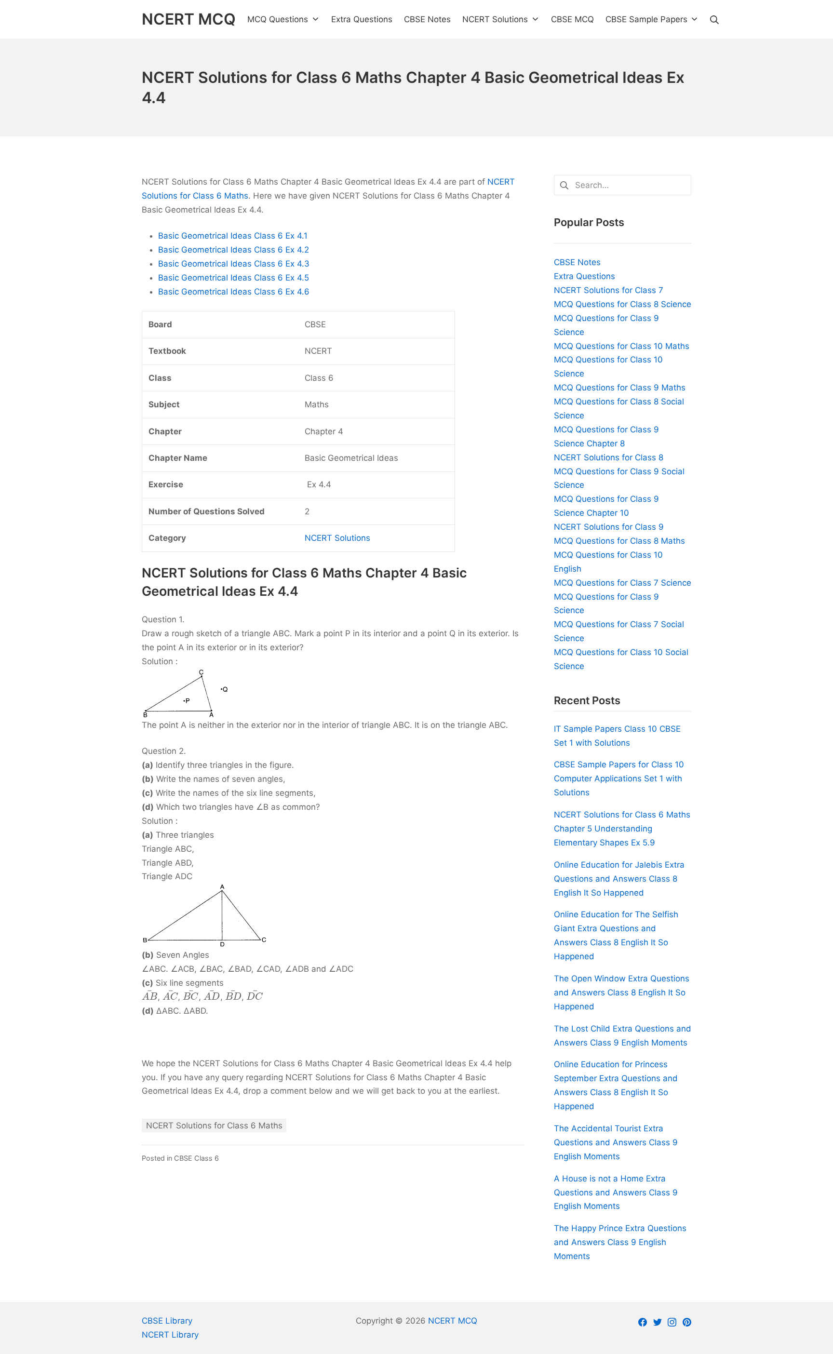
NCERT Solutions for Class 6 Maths (214, 1125)
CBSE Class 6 (196, 1158)
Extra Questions (584, 276)
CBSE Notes (577, 262)
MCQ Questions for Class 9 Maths (619, 387)
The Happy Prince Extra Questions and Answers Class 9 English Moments (620, 1242)
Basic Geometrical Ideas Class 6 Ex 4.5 (233, 277)
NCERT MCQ (452, 1321)
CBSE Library (167, 1321)
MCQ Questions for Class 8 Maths (619, 541)
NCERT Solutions (337, 538)
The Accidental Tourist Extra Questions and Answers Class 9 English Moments (616, 1142)
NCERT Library (170, 1335)
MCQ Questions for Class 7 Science (622, 583)
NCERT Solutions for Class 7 (608, 290)
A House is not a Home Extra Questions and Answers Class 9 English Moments (616, 1192)
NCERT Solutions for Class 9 (609, 527)
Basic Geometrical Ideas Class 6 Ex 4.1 (233, 236)
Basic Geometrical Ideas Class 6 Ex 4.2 (233, 250)
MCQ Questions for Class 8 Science (622, 304)
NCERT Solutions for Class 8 (608, 457)
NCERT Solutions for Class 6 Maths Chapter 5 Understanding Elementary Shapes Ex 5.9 (622, 828)
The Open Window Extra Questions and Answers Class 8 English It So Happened (621, 992)
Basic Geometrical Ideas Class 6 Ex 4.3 (233, 263)
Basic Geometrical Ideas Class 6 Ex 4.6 (233, 291)
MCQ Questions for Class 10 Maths (621, 346)
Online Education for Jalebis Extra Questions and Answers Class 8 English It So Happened (619, 879)
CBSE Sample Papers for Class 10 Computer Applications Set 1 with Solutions (619, 778)
